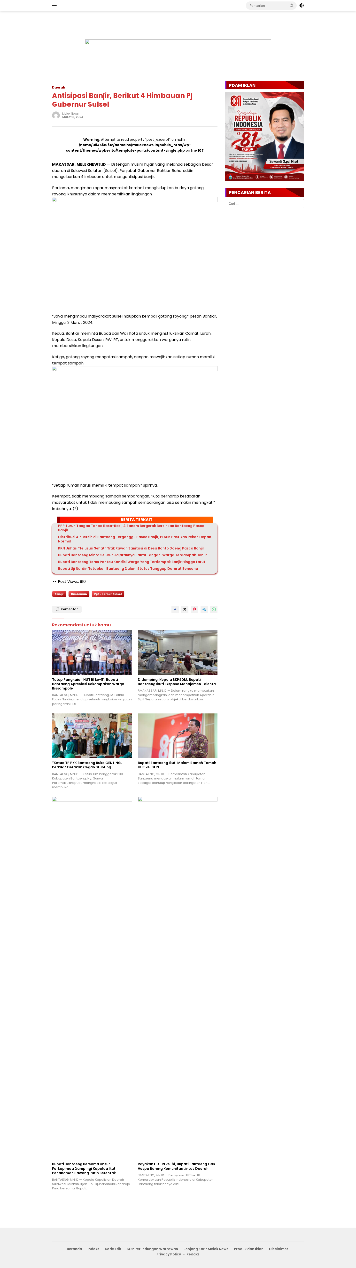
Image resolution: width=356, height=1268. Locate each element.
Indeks (93, 1248)
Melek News (70, 113)
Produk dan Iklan (248, 1248)
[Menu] (55, 5)
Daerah (58, 87)
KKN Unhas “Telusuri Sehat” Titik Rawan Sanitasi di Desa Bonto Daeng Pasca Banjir (131, 548)
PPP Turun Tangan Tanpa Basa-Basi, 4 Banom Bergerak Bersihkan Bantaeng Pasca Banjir (131, 528)
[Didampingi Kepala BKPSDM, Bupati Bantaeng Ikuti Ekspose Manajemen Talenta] (178, 652)
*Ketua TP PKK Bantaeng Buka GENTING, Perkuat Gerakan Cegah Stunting (87, 765)
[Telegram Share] (204, 609)
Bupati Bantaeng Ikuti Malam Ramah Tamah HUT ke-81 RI (177, 765)
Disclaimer (278, 1248)
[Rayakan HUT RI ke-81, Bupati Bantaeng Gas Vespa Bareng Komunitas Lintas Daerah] (178, 978)
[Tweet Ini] (184, 609)
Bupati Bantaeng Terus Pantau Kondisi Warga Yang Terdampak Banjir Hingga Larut (131, 562)
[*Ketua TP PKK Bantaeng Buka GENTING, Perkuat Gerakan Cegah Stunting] (92, 735)
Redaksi (193, 1254)
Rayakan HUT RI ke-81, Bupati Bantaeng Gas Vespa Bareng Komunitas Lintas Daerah (176, 1166)
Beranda (74, 1248)
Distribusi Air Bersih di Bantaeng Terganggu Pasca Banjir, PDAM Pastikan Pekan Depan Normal (134, 539)
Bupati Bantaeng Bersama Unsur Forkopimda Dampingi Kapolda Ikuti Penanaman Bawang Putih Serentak (84, 1168)
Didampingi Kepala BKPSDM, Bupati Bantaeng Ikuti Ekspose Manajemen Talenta (177, 681)
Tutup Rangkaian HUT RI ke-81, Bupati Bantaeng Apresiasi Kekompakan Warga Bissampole (88, 684)
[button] (292, 5)
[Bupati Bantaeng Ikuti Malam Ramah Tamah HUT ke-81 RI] (178, 735)
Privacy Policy (168, 1254)
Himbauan (79, 594)
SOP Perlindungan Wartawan (152, 1248)
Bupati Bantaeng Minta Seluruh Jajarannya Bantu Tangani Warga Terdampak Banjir (132, 555)
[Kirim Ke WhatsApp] (213, 609)
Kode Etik (113, 1248)
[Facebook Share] (175, 609)
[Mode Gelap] (301, 5)
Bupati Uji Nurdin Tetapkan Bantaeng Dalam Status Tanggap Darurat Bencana (128, 568)
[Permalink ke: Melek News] (56, 114)
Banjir (59, 594)
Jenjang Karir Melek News (206, 1248)
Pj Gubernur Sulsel (108, 594)
